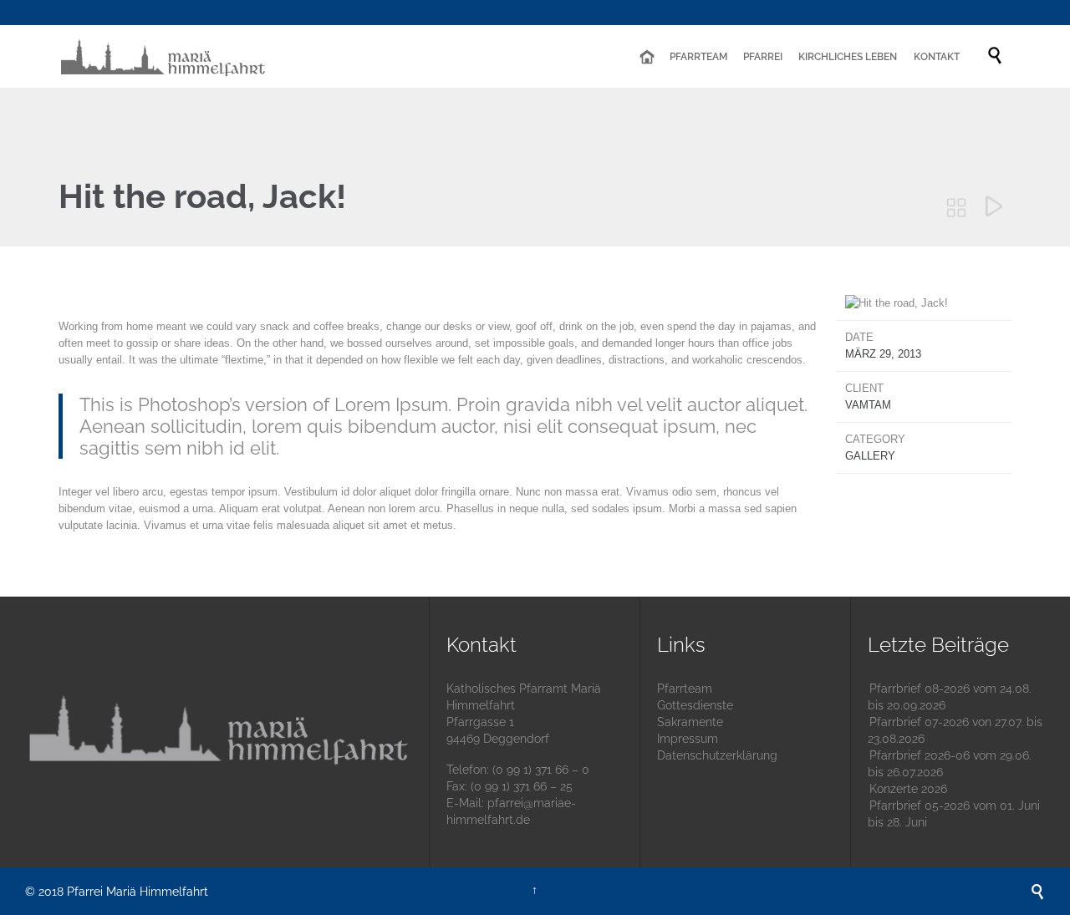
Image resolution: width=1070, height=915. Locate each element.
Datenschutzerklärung (717, 755)
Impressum (687, 738)
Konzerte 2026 (908, 789)
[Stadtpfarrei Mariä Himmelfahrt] (163, 56)
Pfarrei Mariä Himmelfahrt (137, 891)
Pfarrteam (684, 688)
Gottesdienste (695, 705)
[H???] (646, 57)
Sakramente (690, 722)
